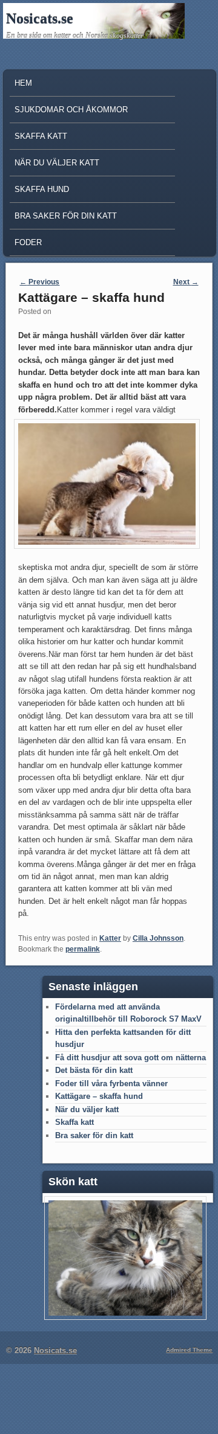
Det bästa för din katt (94, 1070)
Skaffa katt (41, 136)
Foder (28, 242)
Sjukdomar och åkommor (71, 109)
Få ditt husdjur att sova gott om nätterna (130, 1057)
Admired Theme (189, 1349)
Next (186, 282)
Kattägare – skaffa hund (99, 1096)
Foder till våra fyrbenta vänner (111, 1083)
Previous (39, 282)
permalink (82, 949)
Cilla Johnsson (158, 938)
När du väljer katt (57, 162)
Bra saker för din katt (66, 215)
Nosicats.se (39, 19)
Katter (110, 938)
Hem (23, 83)
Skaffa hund (42, 189)
